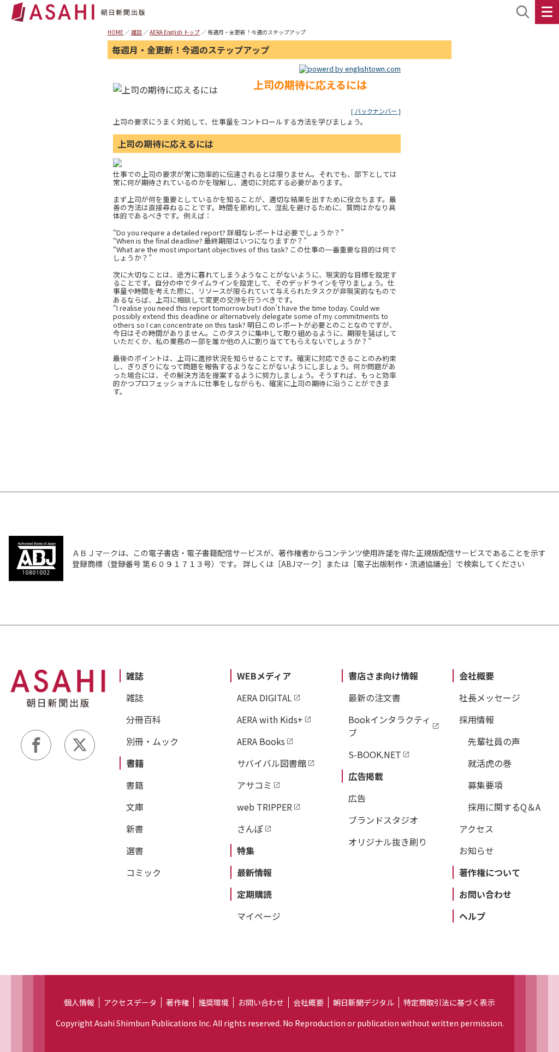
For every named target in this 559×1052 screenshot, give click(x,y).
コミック (143, 872)
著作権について (489, 872)
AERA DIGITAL (264, 697)
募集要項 (485, 784)
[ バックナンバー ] (376, 111)
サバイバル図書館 (271, 763)
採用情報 (476, 719)
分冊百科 (143, 719)
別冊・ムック (152, 741)
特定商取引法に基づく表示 (449, 1002)
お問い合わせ (485, 894)
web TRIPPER (264, 806)
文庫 (135, 806)
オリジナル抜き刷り (387, 841)
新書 (135, 828)
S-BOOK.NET (374, 754)
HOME (115, 32)
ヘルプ (472, 916)
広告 (357, 798)
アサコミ (254, 784)
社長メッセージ (489, 697)
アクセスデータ (130, 1002)
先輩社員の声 (494, 741)
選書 (135, 850)
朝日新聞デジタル (363, 1002)
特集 (245, 850)
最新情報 (254, 872)
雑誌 (136, 32)
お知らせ (476, 850)
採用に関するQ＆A (504, 806)
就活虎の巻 (490, 763)
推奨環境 (213, 1002)
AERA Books (261, 741)
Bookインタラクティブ (389, 726)
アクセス (476, 828)
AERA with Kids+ (270, 719)
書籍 (135, 763)
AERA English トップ (175, 32)
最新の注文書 (374, 697)
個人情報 (79, 1002)
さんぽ (250, 828)
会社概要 (476, 675)
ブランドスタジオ (383, 819)
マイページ (259, 916)
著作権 (177, 1002)
